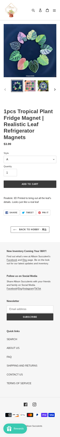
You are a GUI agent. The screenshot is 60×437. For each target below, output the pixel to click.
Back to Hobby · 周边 (32, 229)
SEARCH (12, 339)
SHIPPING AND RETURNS (22, 365)
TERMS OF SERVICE (19, 383)
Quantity (8, 166)
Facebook (12, 260)
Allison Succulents (34, 426)
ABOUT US (13, 348)
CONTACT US (15, 374)
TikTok (37, 288)
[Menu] (54, 10)
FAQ (9, 356)
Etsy (24, 260)
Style (6, 153)
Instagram (28, 288)
